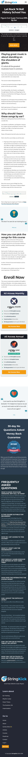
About (4, 723)
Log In (4, 742)
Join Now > (14, 45)
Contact (5, 739)
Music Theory (6, 702)
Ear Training (6, 695)
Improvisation (7, 708)
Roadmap (5, 736)
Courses (5, 733)
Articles (5, 730)
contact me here (11, 660)
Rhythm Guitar (7, 699)
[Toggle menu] (25, 2)
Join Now (5, 746)
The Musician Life (8, 705)
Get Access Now (14, 372)
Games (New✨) (7, 726)
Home (4, 720)
